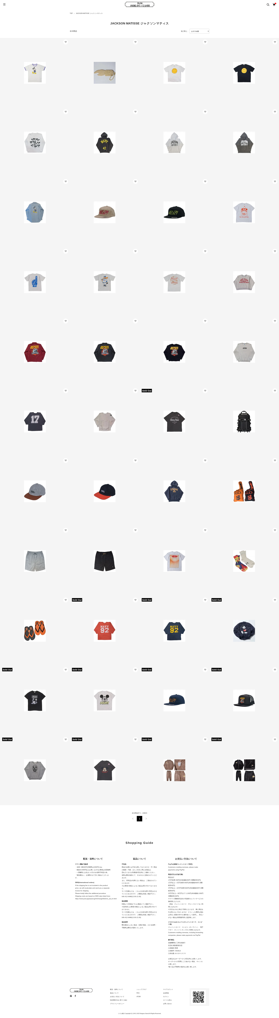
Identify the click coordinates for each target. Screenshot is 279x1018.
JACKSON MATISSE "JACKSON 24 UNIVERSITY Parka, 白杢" (166, 136)
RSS (138, 993)
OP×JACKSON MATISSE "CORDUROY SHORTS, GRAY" (25, 556)
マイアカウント (168, 989)
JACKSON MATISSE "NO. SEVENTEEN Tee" (20, 277)
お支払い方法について (117, 996)
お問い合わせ (167, 1003)
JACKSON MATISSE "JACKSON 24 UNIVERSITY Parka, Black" (236, 136)
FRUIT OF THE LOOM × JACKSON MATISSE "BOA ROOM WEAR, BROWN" (172, 764)
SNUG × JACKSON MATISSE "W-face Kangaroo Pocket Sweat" (236, 276)
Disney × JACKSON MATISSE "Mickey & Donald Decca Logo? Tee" (28, 694)
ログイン (166, 996)
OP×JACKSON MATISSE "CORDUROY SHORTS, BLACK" (95, 556)
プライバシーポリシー (117, 1003)
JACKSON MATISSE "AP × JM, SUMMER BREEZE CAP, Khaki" (97, 207)
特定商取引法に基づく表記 (118, 1000)
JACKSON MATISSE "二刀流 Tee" (85, 277)
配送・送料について (116, 989)
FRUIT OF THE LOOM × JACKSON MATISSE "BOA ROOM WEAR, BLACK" (241, 764)
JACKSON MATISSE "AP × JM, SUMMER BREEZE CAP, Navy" (167, 696)
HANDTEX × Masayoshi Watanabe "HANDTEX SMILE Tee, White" (167, 67)
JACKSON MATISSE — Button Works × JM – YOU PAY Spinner (97, 67)
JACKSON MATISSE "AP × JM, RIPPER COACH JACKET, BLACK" (98, 347)
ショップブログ (141, 989)
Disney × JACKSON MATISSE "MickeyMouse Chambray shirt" (26, 207)
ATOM (139, 996)
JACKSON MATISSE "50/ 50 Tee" (155, 277)
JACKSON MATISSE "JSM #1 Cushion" (226, 485)
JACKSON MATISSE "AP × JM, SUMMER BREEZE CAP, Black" (167, 207)
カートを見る (167, 1000)
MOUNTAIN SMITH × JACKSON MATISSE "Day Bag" (232, 417)
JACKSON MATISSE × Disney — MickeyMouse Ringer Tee (25, 68)
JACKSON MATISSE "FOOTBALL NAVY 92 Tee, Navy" (163, 626)
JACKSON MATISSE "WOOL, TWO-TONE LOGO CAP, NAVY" (96, 486)
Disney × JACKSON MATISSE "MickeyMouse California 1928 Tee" (167, 417)
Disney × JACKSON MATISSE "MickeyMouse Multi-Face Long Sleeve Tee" (31, 138)
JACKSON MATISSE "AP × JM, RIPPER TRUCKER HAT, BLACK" (237, 696)
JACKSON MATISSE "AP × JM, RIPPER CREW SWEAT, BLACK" (167, 347)
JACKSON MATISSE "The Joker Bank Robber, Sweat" (23, 765)
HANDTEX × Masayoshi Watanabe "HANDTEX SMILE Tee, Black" (237, 67)
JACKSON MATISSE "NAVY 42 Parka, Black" (90, 138)
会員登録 (166, 993)
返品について (114, 993)
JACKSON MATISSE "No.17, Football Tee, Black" (21, 417)
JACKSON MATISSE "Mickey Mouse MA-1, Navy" (230, 626)
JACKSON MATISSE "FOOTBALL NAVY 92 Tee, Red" (93, 626)
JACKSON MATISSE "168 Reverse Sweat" (88, 415)
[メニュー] (4, 4)
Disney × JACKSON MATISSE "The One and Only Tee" (232, 207)
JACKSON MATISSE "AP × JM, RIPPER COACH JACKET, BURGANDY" (30, 347)
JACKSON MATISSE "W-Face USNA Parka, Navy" (161, 486)
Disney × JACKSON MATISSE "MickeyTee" (89, 696)
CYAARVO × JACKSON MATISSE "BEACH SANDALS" (24, 625)
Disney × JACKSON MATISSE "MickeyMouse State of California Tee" (99, 765)
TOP (71, 13)
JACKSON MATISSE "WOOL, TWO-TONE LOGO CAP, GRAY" (26, 486)
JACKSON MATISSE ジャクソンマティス (89, 13)
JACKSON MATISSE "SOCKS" (223, 556)
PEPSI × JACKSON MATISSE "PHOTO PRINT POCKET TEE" (166, 556)
